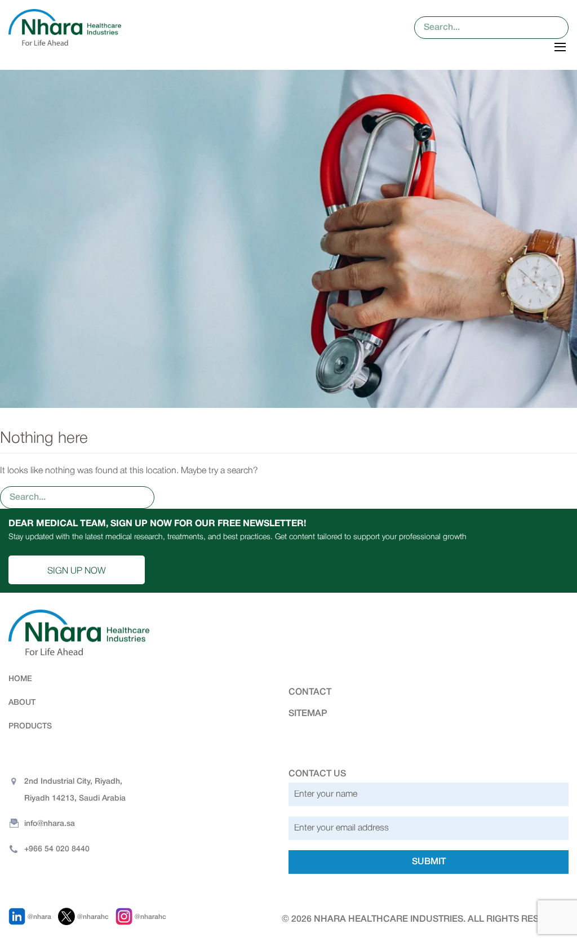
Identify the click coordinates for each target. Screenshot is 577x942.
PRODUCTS (30, 726)
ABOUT (21, 702)
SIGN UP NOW (76, 571)
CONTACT (309, 692)
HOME (20, 679)
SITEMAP (307, 714)
